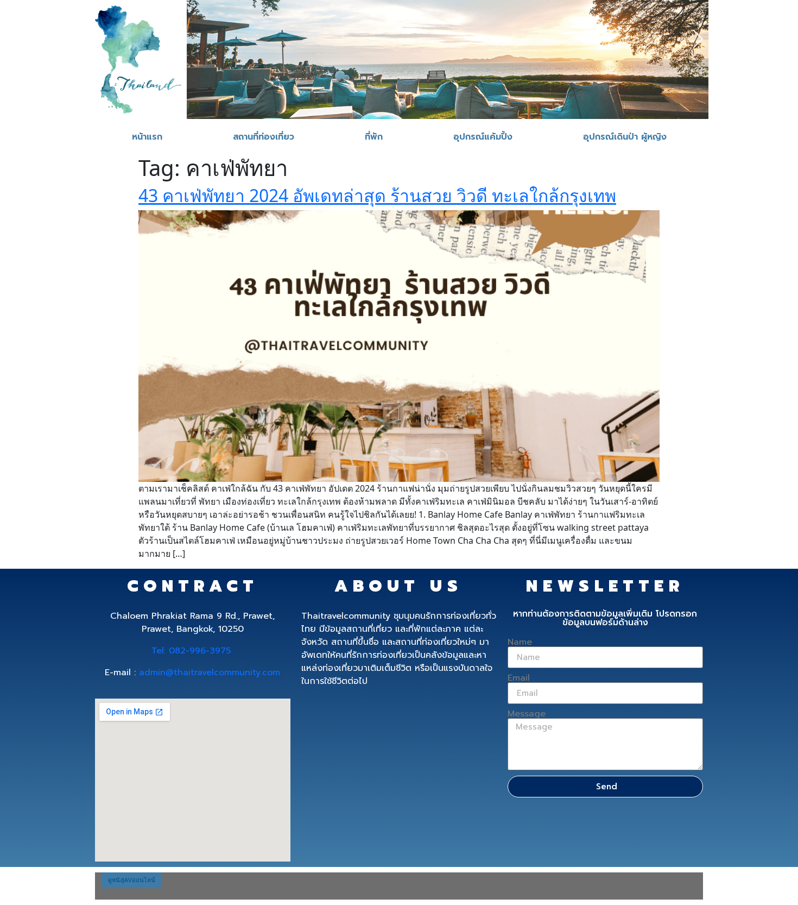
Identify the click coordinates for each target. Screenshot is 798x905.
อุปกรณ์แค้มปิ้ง (482, 136)
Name (520, 642)
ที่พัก (374, 136)
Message (527, 713)
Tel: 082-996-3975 (191, 650)
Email (519, 678)
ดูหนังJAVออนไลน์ (131, 880)
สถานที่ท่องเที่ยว (263, 136)
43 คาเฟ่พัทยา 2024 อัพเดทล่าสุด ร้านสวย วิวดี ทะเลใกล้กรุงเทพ (377, 195)
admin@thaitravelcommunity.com (209, 672)
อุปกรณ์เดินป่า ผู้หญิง (625, 136)
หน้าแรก (147, 136)
